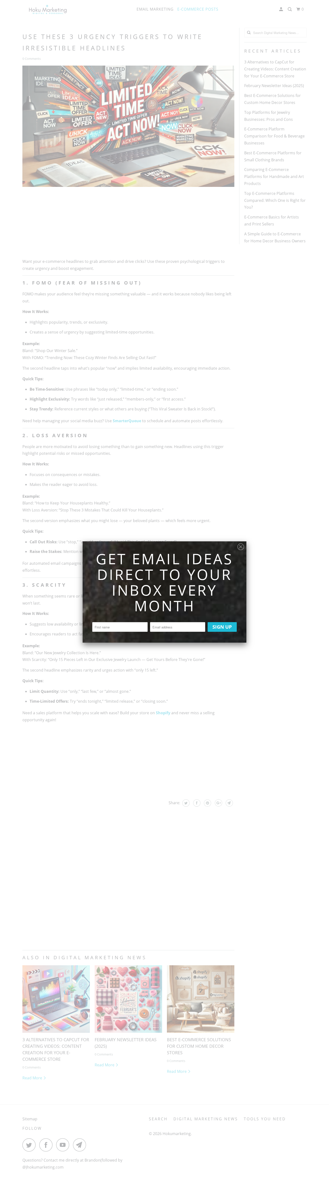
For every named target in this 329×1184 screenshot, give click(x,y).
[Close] (240, 546)
